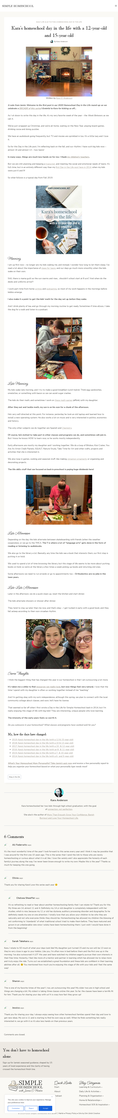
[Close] (53, 1096)
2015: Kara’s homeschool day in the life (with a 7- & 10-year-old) (42, 752)
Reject (31, 1108)
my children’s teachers (78, 157)
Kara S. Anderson (64, 98)
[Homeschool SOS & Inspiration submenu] (109, 1104)
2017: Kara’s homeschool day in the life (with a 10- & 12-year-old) (43, 746)
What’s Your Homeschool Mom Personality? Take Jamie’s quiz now (40, 763)
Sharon (16, 981)
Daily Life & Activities (46, 22)
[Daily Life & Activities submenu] (100, 1091)
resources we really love (48, 686)
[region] (30, 1104)
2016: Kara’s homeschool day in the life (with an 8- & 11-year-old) (43, 749)
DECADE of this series (30, 108)
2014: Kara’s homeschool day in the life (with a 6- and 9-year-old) (43, 756)
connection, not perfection (60, 809)
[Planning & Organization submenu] (103, 1096)
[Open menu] (116, 6)
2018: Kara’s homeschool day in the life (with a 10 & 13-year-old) (42, 743)
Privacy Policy (71, 1113)
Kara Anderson (62, 41)
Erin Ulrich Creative (92, 1113)
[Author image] (51, 41)
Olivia (15, 878)
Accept (45, 1108)
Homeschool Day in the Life (69, 22)
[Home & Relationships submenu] (101, 1100)
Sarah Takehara (20, 941)
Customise (16, 1108)
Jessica (16, 1007)
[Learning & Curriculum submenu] (101, 1087)
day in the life (14, 777)
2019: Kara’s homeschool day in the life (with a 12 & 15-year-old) (42, 739)
